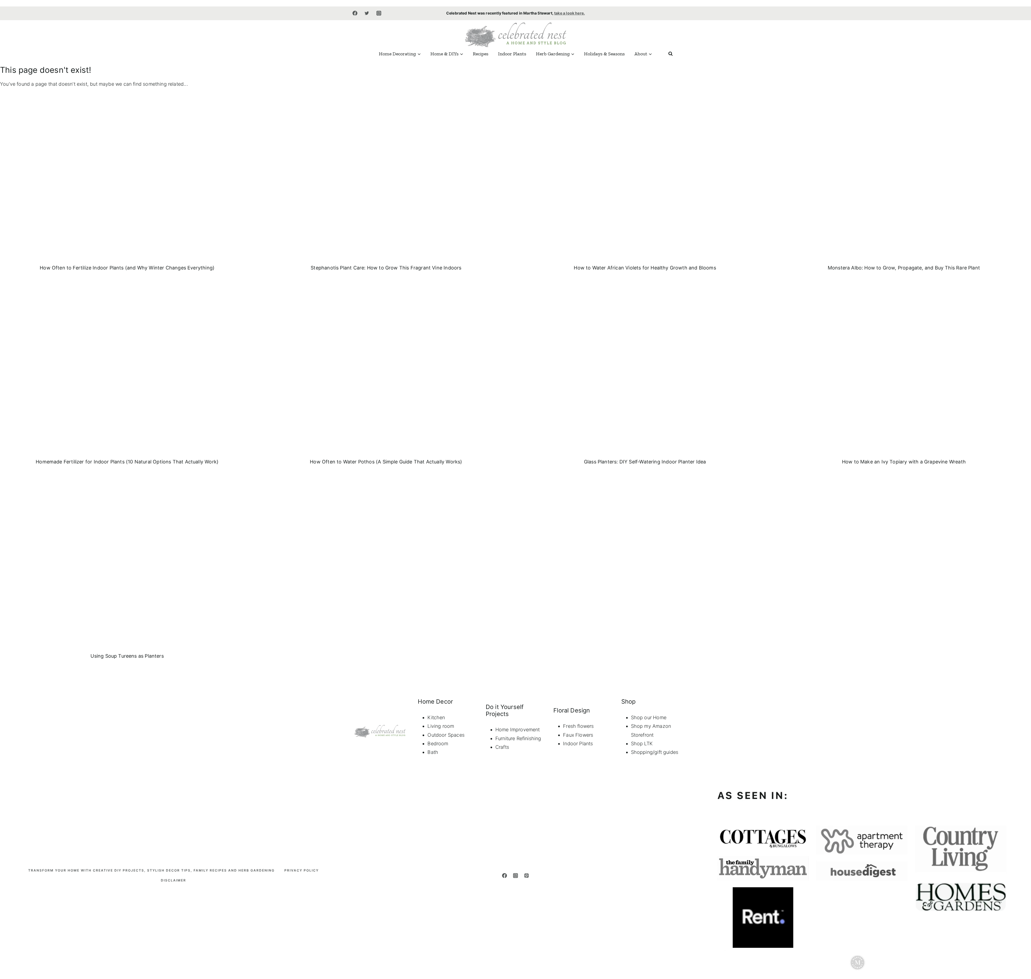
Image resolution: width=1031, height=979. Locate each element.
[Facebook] (355, 13)
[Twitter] (367, 13)
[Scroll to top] (1018, 891)
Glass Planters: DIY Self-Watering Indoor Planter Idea (645, 462)
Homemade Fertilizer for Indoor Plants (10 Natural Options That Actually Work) (127, 462)
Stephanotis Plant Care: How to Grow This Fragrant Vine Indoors (386, 268)
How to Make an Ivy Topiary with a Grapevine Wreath (904, 462)
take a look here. (569, 13)
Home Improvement (517, 729)
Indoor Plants (512, 54)
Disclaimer (173, 880)
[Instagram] (379, 13)
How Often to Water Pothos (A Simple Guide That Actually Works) (386, 462)
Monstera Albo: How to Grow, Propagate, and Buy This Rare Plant (904, 268)
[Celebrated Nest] (515, 34)
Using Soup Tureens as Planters (127, 656)
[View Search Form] (670, 54)
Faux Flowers (578, 735)
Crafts (502, 747)
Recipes (480, 54)
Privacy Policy (301, 870)
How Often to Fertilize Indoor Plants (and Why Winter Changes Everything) (127, 268)
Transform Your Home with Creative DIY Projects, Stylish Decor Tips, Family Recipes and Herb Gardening (151, 870)
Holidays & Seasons (604, 54)
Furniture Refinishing (518, 738)
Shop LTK (642, 743)
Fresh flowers (578, 726)
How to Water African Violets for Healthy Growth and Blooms (645, 268)
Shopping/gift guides (654, 752)
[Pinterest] (526, 875)
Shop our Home (648, 717)
